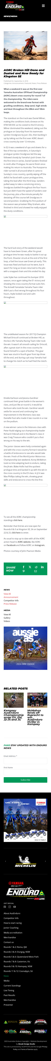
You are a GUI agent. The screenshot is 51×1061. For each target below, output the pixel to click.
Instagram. (39, 545)
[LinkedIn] (42, 567)
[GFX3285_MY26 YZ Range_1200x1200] (25, 800)
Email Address (10, 756)
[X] (29, 567)
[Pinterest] (23, 571)
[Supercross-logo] (40, 1020)
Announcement (18, 83)
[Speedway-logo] (40, 1030)
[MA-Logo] (10, 1021)
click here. (18, 520)
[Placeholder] (10, 1029)
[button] (5, 861)
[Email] (35, 571)
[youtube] (14, 907)
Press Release (42, 83)
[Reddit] (36, 567)
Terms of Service (27, 1049)
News (34, 83)
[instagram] (9, 907)
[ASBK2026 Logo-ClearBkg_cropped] (25, 1020)
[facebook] (5, 907)
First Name (8, 767)
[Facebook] (23, 567)
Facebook (11, 545)
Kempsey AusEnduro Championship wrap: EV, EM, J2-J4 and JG (13, 700)
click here (16, 532)
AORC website (24, 542)
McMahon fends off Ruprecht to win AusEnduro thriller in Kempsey (37, 700)
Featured (28, 83)
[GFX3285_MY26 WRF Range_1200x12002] (25, 628)
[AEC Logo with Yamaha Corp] (25, 1029)
